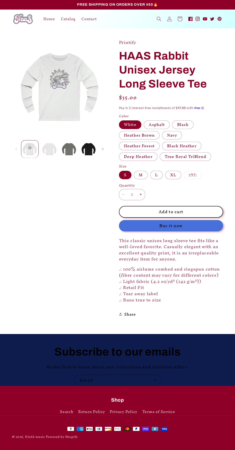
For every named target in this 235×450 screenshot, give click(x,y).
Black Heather (181, 146)
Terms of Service (158, 412)
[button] (159, 19)
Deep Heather (138, 156)
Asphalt (157, 124)
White (130, 124)
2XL (195, 175)
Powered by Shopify (62, 436)
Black (183, 124)
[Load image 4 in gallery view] (69, 149)
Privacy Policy (123, 412)
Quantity (127, 185)
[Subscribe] (155, 380)
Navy (172, 135)
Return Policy (91, 412)
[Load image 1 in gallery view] (30, 149)
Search (66, 412)
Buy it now (170, 225)
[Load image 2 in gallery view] (49, 149)
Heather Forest (139, 146)
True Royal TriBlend (185, 156)
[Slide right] (103, 149)
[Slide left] (16, 149)
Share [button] (130, 314)
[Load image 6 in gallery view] (88, 149)
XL (173, 175)
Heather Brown (139, 135)
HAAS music (35, 436)
